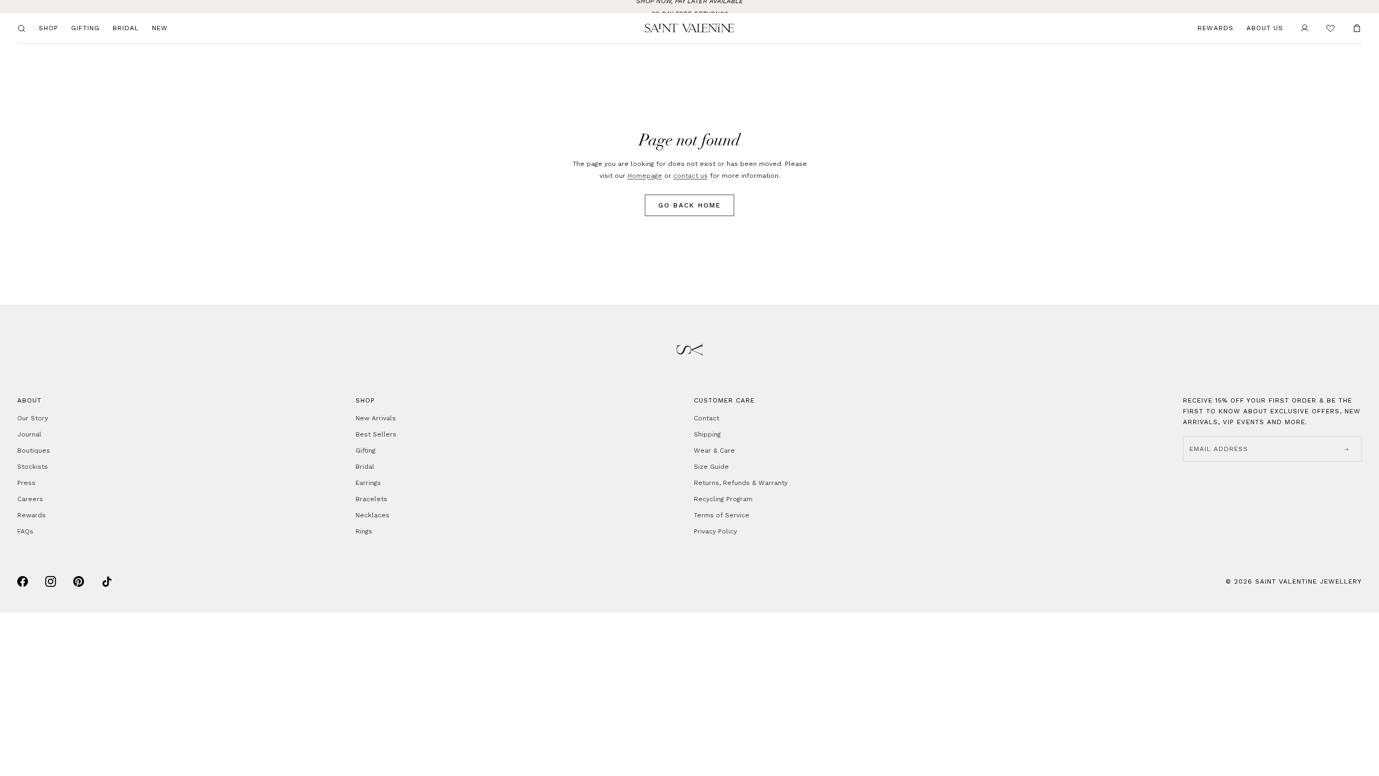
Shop (48, 28)
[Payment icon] (22, 581)
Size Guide (711, 466)
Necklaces (372, 515)
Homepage (645, 175)
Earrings (368, 483)
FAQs (25, 531)
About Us (1264, 28)
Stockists (32, 466)
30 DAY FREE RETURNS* (689, 6)
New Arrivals (376, 418)
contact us (690, 175)
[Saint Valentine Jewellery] (689, 28)
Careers (30, 499)
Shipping (707, 434)
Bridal (126, 28)
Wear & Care (714, 450)
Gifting (85, 28)
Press (26, 483)
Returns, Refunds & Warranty (741, 483)
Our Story (32, 418)
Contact (706, 418)
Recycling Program (723, 499)
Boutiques (33, 450)
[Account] (1304, 28)
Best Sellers (376, 434)
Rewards (1215, 28)
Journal (29, 434)
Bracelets (371, 499)
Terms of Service (721, 515)
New (160, 28)
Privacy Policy (715, 531)
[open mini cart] (1357, 28)
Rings (364, 531)
